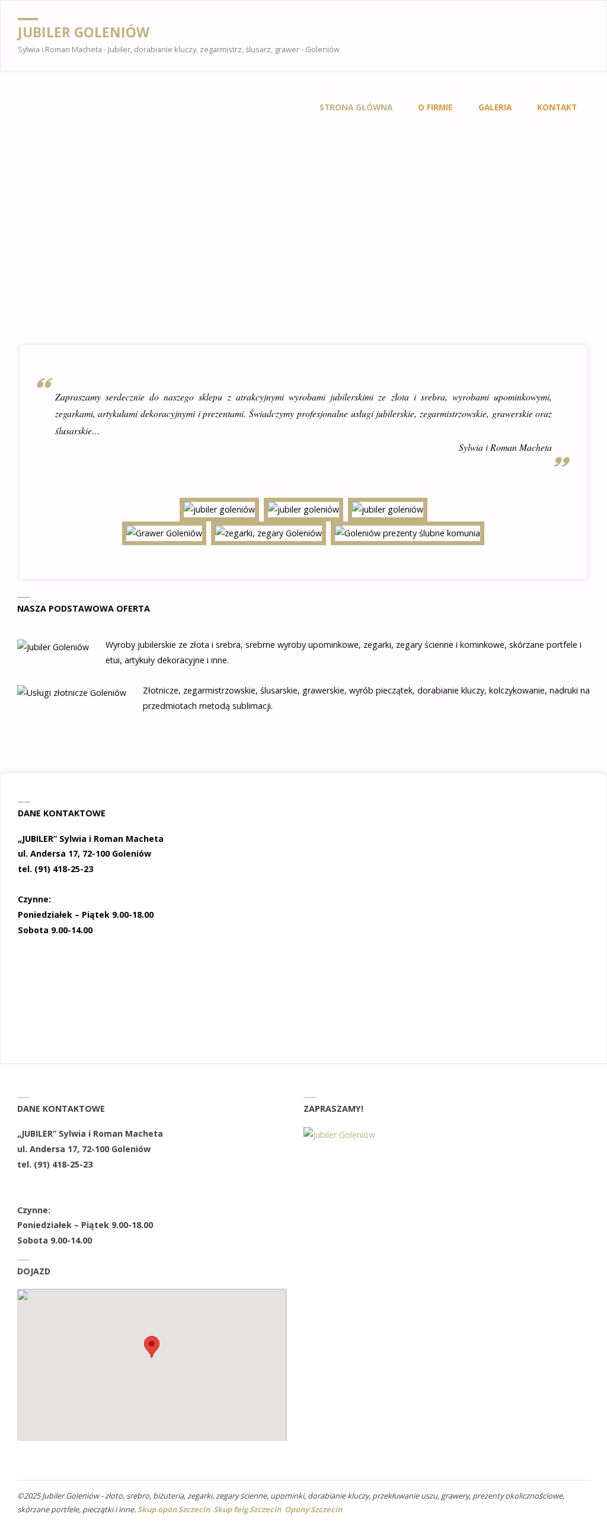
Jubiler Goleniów (83, 32)
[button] (382, 850)
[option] (446, 850)
